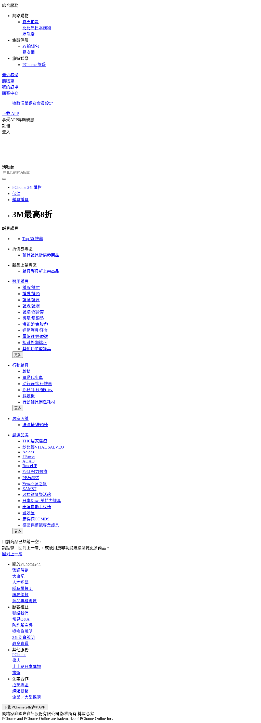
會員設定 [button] (45, 103)
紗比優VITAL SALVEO (43, 447)
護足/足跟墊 (33, 318)
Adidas (28, 452)
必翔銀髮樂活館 (36, 494)
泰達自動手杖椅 (36, 507)
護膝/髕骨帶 (33, 312)
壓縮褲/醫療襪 (35, 336)
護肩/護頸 (31, 294)
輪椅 (26, 371)
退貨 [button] (33, 103)
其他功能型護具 (36, 349)
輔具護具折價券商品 (40, 255)
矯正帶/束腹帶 (35, 324)
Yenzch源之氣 (34, 484)
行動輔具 (20, 365)
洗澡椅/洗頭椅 (35, 425)
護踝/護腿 (31, 306)
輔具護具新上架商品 (40, 271)
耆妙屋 (28, 513)
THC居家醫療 (34, 441)
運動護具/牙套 (35, 330)
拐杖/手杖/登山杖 (37, 390)
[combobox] (130, 172)
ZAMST (29, 489)
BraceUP (29, 466)
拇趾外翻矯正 (34, 342)
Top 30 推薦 (32, 238)
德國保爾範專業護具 (40, 525)
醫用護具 (20, 281)
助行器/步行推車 (37, 384)
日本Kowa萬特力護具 (41, 500)
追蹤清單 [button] (20, 103)
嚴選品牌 (20, 435)
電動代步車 (32, 377)
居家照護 (20, 418)
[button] (130, 34)
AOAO (28, 461)
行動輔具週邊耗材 (38, 402)
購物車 (8, 81)
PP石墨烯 (30, 478)
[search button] (4, 179)
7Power (28, 456)
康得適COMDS (35, 519)
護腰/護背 (31, 300)
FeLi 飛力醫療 (34, 471)
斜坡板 (28, 396)
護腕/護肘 (31, 287)
